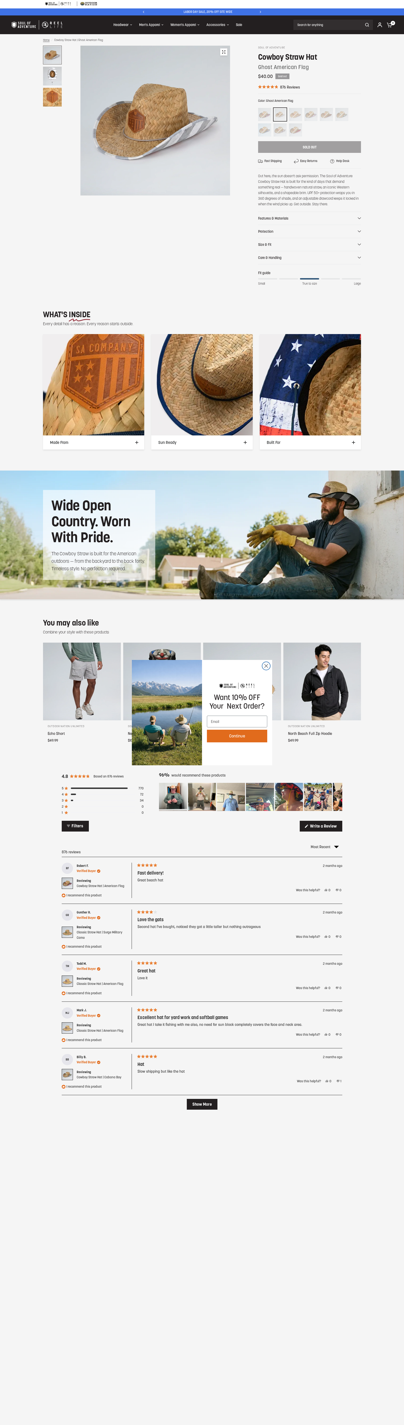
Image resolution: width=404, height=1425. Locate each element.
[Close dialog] (266, 666)
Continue (237, 736)
